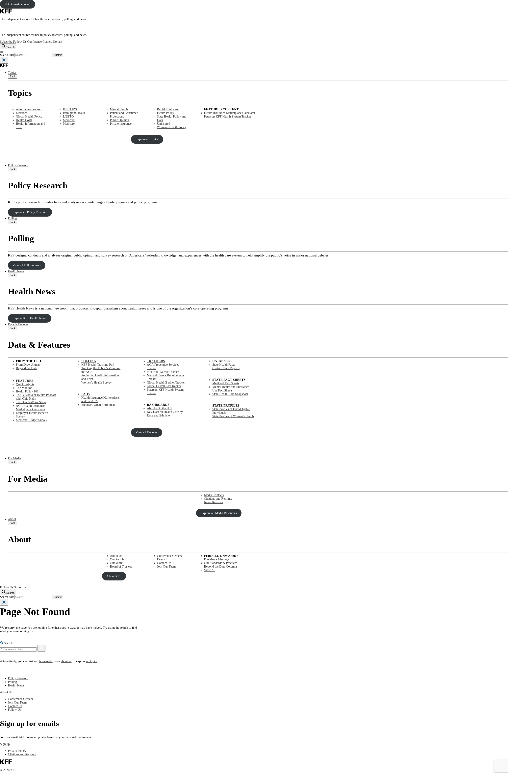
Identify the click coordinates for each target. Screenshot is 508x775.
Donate (57, 41)
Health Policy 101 (27, 391)
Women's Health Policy (171, 127)
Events (161, 559)
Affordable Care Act (28, 109)
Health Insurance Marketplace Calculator (229, 113)
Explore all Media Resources (219, 513)
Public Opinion (119, 120)
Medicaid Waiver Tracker (163, 371)
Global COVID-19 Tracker (164, 386)
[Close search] (4, 60)
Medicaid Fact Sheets (225, 383)
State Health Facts (223, 364)
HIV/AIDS (70, 109)
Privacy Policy (17, 750)
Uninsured (163, 123)
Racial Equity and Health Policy (168, 111)
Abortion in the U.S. (159, 408)
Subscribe (6, 41)
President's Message (216, 559)
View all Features (146, 432)
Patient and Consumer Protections (124, 114)
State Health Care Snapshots (230, 394)
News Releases (213, 502)
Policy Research (18, 165)
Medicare (69, 123)
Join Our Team (166, 566)
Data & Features (18, 324)
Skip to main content (17, 4)
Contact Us (164, 563)
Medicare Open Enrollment (98, 404)
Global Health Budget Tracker (166, 382)
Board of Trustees (121, 566)
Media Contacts (214, 495)
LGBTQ (68, 116)
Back (12, 76)
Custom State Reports (226, 368)
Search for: (7, 54)
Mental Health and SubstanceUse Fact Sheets (230, 388)
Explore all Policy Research (30, 212)
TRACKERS (156, 361)
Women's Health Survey (96, 382)
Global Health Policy (29, 116)
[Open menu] (1, 52)
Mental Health (119, 109)
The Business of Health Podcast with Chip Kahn (36, 396)
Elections (21, 113)
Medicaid (69, 120)
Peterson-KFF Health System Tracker (227, 116)
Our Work (116, 563)
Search (8, 643)
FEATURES (24, 380)
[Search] (41, 648)
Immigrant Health (74, 113)
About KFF (114, 576)
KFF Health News (21, 308)
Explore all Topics (147, 139)
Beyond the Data (26, 368)
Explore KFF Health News (29, 318)
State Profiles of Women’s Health (233, 416)
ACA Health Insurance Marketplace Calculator (30, 407)
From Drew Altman (28, 364)
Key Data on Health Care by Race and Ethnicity (165, 413)
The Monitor (24, 387)
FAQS (85, 394)
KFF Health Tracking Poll (97, 364)
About (12, 519)
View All (209, 570)
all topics (91, 661)
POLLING (88, 361)
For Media (14, 458)
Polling (12, 218)
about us (66, 661)
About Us (116, 555)
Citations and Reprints (218, 498)
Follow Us (19, 41)
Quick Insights (25, 384)
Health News (16, 271)
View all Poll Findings (26, 265)
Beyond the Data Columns (220, 566)
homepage (45, 661)
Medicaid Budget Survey (31, 420)
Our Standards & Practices (220, 563)
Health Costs (24, 120)
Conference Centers (39, 41)
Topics (12, 72)
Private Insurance (121, 123)
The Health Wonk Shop (31, 402)
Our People (117, 559)
